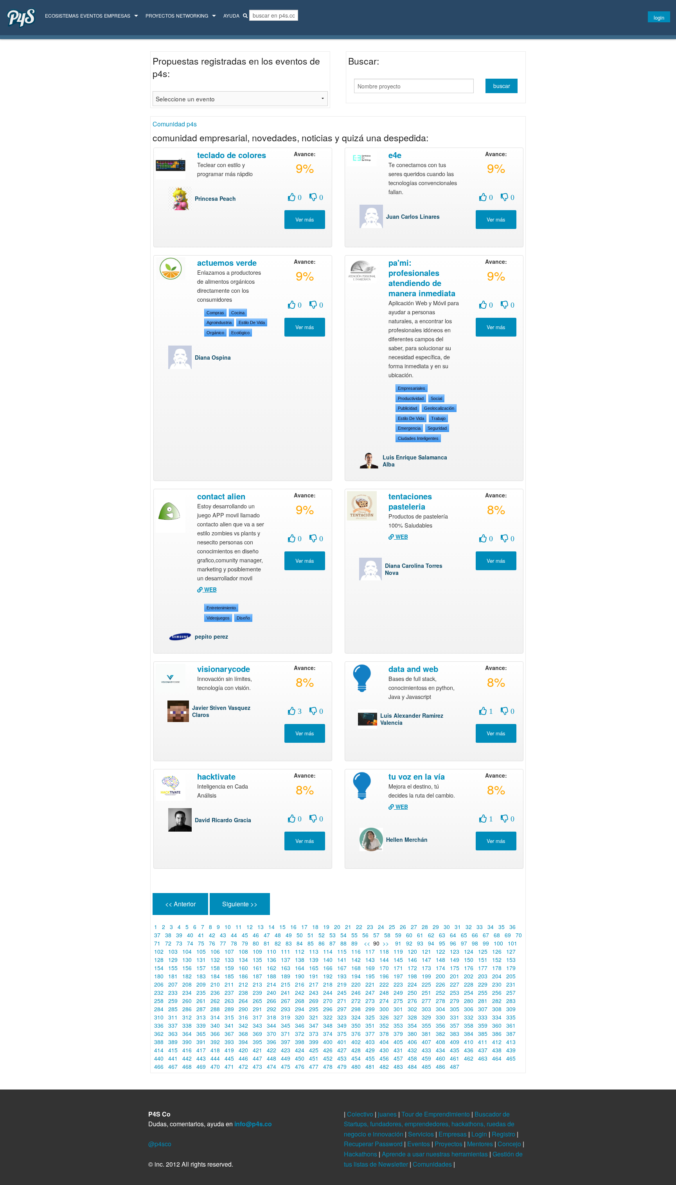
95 (442, 943)
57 (376, 935)
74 (190, 943)
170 (384, 968)
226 (440, 984)
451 (313, 1058)
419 (229, 1050)
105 (201, 951)
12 (249, 927)
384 (468, 1033)
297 (342, 1009)
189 (285, 976)
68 (497, 935)
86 (321, 943)
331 (454, 1017)
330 (440, 1017)
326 (384, 1017)
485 (426, 1066)
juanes (388, 1113)
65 (464, 935)
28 (425, 927)
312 (187, 1017)
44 (234, 935)
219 (342, 984)
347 (313, 1025)
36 (512, 927)
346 (299, 1025)
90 (376, 943)
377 (370, 1033)
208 (187, 984)
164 (299, 968)
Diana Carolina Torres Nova (413, 569)
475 (285, 1066)
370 (271, 1033)
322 (328, 1017)
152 (497, 959)
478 (328, 1066)
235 (201, 992)
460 (440, 1058)
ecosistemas (62, 15)
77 (223, 943)
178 (497, 968)
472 (243, 1066)
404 (384, 1042)
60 (409, 935)
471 (229, 1066)
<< (366, 943)
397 (285, 1042)
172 (412, 968)
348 (328, 1025)
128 (159, 959)
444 (215, 1058)
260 (187, 1001)
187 (257, 976)
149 (454, 959)
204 (497, 976)
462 (468, 1058)
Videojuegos (218, 618)
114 (328, 951)
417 (201, 1050)
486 (440, 1066)
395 (257, 1042)
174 (440, 968)
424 (299, 1050)
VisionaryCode (223, 668)
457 (398, 1058)
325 (370, 1017)
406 (412, 1042)
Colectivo (361, 1113)
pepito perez (211, 636)
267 (285, 1001)
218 (328, 984)
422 (271, 1050)
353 (398, 1025)
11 (238, 927)
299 (370, 1009)
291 (257, 1009)
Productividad (411, 398)
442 (187, 1058)
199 (426, 976)
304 (440, 1009)
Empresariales (411, 388)
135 (257, 959)
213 (257, 984)
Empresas (117, 15)
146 (412, 959)
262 (215, 1001)
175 (454, 968)
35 (501, 927)
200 (440, 976)
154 (159, 968)
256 (497, 992)
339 (201, 1025)
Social (436, 398)
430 (384, 1050)
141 (342, 959)
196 (384, 976)
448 (271, 1058)
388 (159, 1042)
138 (299, 959)
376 (356, 1033)
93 (420, 943)
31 (457, 927)
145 (398, 959)
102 (159, 951)
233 (173, 992)
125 (482, 951)
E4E (394, 154)
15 (282, 927)
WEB (210, 589)
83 (288, 943)
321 (313, 1017)
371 (285, 1033)
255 (482, 992)
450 (299, 1058)
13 (260, 927)
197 (398, 976)
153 (511, 959)
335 (511, 1017)
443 (201, 1058)
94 (431, 943)
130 (187, 959)
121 (426, 951)
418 (215, 1050)
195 (370, 976)
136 (271, 959)
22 (359, 927)
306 (468, 1009)
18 (315, 927)
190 (299, 976)
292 (271, 1009)
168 (356, 968)
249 (398, 992)
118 (384, 951)
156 (187, 968)
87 (332, 943)
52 (321, 935)
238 (243, 992)
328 (412, 1017)
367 (229, 1033)
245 (342, 992)
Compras (215, 312)
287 (201, 1009)
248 (384, 992)
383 (454, 1033)
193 (342, 976)
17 (304, 927)
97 (464, 943)
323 (342, 1017)
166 (328, 968)
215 (285, 984)
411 (482, 1042)
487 (454, 1066)
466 (159, 1066)
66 (475, 935)
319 (285, 1017)
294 (299, 1009)
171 (398, 968)
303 (426, 1009)
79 (245, 943)
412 (497, 1042)
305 (454, 1009)
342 (243, 1025)
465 (511, 1058)
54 (343, 935)
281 (482, 1001)
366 (215, 1033)
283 (511, 1001)
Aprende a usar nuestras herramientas (435, 1153)
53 (332, 935)
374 (328, 1033)
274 (384, 1001)
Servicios (421, 1133)
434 (440, 1050)
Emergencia (409, 428)
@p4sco (159, 1143)
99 (486, 943)
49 (288, 935)
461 (454, 1058)
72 (168, 943)
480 (356, 1066)
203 (482, 976)
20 (337, 927)
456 (384, 1058)
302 (412, 1009)
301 (398, 1009)
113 (313, 951)
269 (313, 1001)
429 (370, 1050)
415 (173, 1050)
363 (173, 1033)
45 (245, 935)
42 (212, 935)
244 (328, 992)
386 (497, 1033)
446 (243, 1058)
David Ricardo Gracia (223, 820)
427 (342, 1050)
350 (356, 1025)
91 (398, 943)
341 (229, 1025)
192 (328, 976)
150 (468, 959)
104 (187, 951)
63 (442, 935)
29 (435, 927)
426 (328, 1050)
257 (511, 992)
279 (454, 1001)
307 (482, 1009)
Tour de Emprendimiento (436, 1113)
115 (342, 951)
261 (201, 1001)
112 (299, 951)
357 (454, 1025)
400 (328, 1042)
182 (187, 976)
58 (387, 935)
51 (310, 935)
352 (384, 1025)
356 (440, 1025)
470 (215, 1066)
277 (426, 1001)
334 (497, 1017)
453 (342, 1058)
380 (412, 1033)
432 (412, 1050)
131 (201, 959)
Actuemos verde (227, 262)
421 (257, 1050)
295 (313, 1009)
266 (271, 1001)
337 (173, 1025)
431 (398, 1050)
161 (257, 968)
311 (173, 1017)
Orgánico (215, 332)
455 (370, 1058)
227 (454, 984)
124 (468, 951)
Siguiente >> (239, 903)
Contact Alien (221, 496)
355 (426, 1025)
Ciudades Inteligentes (418, 438)
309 (511, 1009)
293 (285, 1009)
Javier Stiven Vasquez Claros (221, 711)
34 (490, 927)
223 (398, 984)
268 (299, 1001)
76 (212, 943)
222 (384, 984)
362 (159, 1033)
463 (482, 1058)
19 (326, 927)
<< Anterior (180, 903)
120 (412, 951)
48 (277, 935)
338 (187, 1025)
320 (299, 1017)
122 (440, 951)
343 (257, 1025)
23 (370, 927)
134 (243, 959)
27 (414, 927)
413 (511, 1042)
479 (342, 1066)
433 (426, 1050)
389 (173, 1042)
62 (431, 935)
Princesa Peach (215, 198)
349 (342, 1025)
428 (356, 1050)
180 (159, 976)
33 (479, 927)
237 (229, 992)
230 (497, 984)
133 (229, 959)
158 (215, 968)
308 (497, 1009)
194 (356, 976)
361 (511, 1025)
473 (257, 1066)
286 (187, 1009)
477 (313, 1066)
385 (482, 1033)
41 (201, 935)
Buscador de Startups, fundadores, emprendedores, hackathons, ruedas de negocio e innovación (429, 1123)
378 (384, 1033)
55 (354, 935)
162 (271, 968)
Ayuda (231, 15)
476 (299, 1066)
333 (482, 1017)
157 (201, 968)
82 (277, 943)
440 (159, 1058)
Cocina (238, 312)
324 (356, 1017)
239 (257, 992)
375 (342, 1033)
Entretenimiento (221, 607)
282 (497, 1001)
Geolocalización (439, 408)
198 (412, 976)
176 (468, 968)
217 (313, 984)
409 (454, 1042)
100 (498, 943)
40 (190, 935)
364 (187, 1033)
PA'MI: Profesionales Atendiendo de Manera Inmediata (421, 278)
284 (159, 1009)
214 (271, 984)
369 (257, 1033)
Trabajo (438, 418)
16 (293, 927)
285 (173, 1009)
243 (313, 992)
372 (299, 1033)
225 (426, 984)
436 (468, 1050)
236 (215, 992)
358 (468, 1025)
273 (370, 1001)
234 (187, 992)
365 (201, 1033)
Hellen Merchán (407, 839)
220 (356, 984)
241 (285, 992)
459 (426, 1058)
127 (511, 951)
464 (497, 1058)
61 (420, 935)
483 (398, 1066)
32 (468, 927)
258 (159, 1001)
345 (285, 1025)
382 (440, 1033)
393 (229, 1042)
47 (266, 935)
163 (285, 968)
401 (342, 1042)
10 (227, 927)
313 (201, 1017)
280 (468, 1001)
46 (256, 935)
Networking (192, 15)
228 (468, 984)
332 (468, 1017)
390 (187, 1042)
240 (271, 992)
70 (518, 935)
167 (342, 968)
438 (497, 1050)
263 (229, 1001)
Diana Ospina (213, 357)
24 (381, 927)
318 (271, 1017)
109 (257, 951)
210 (215, 984)
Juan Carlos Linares (413, 216)
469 (201, 1066)
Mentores (480, 1143)
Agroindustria (219, 322)
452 (328, 1058)
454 (356, 1058)
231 (511, 984)
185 (229, 976)
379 (398, 1033)
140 (328, 959)
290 (243, 1009)
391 (201, 1042)
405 (398, 1042)
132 (215, 959)
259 (173, 1001)
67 (486, 935)
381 (426, 1033)
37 (157, 935)
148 (440, 959)
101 (512, 943)
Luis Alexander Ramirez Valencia (411, 718)
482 (384, 1066)
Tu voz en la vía (416, 776)
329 (426, 1017)
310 (159, 1017)
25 (392, 927)
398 (299, 1042)
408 (440, 1042)
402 (356, 1042)
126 (497, 951)
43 (223, 935)
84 (299, 943)
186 (243, 976)
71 (157, 943)
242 (299, 992)
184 (215, 976)
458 (412, 1058)
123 (454, 951)
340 (215, 1025)
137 (285, 959)
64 (453, 935)
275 (398, 1001)
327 (398, 1017)
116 (356, 951)
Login (480, 1133)
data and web (413, 668)
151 (482, 959)
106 (215, 951)
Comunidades (433, 1164)
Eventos (91, 15)
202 (468, 976)
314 (215, 1017)
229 (482, 984)
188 (271, 976)
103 (173, 951)
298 (356, 1009)
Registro (504, 1133)
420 (243, 1050)
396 (271, 1042)
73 (179, 943)
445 (229, 1058)
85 (310, 943)
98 (475, 943)
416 (187, 1050)
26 (403, 927)
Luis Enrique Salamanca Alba (415, 460)
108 (243, 951)
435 (454, 1050)
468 (187, 1066)
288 (215, 1009)
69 (507, 935)
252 (440, 992)
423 (285, 1050)
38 (168, 935)
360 (497, 1025)
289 (229, 1009)
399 (313, 1042)
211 (229, 984)
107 (229, 951)
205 (511, 976)
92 (409, 943)
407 (426, 1042)
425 (313, 1050)
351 (370, 1025)
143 (370, 959)
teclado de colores (231, 154)
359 (482, 1025)
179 (511, 968)
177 (482, 968)
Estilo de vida (252, 322)
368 (243, 1033)
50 (299, 935)
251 (426, 992)
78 (234, 943)
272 (356, 1001)
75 (201, 943)
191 (313, 976)
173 (426, 968)
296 (328, 1009)
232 (159, 992)
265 (257, 1001)
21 (348, 927)
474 (271, 1066)
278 (440, 1001)
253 (454, 992)
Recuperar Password (374, 1143)
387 (511, 1033)
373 (313, 1033)
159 (229, 968)
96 (453, 943)
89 (354, 943)
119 (398, 951)
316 (243, 1017)
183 (201, 976)
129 (173, 959)
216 (299, 984)
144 (384, 959)
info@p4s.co (253, 1123)
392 (215, 1042)
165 (313, 968)
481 (370, 1066)
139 (313, 959)
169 (370, 968)
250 (412, 992)
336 (159, 1025)
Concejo (510, 1143)
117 (370, 951)
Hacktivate (216, 776)
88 (343, 943)
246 (356, 992)
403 (370, 1042)
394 (243, 1042)
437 (482, 1050)
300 (384, 1009)
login (659, 17)
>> (387, 943)
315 (229, 1017)
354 (412, 1025)
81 (266, 943)
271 (342, 1001)
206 (159, 984)
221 (370, 984)
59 (398, 935)
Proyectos (160, 15)
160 (243, 968)
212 (243, 984)
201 (454, 976)
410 (468, 1042)
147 (426, 959)
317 (257, 1017)
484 (412, 1066)
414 (159, 1050)
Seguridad (437, 428)
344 (271, 1025)
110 (271, 951)
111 (285, 951)
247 (370, 992)
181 (173, 976)
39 (179, 935)
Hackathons (361, 1153)
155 (173, 968)
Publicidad (407, 408)
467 (173, 1066)
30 (446, 927)
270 (328, 1001)
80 (256, 943)
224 (412, 984)
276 (412, 1001)
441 (173, 1058)
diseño (243, 618)
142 (356, 959)
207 (173, 984)
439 (511, 1050)
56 (365, 935)
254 (468, 992)
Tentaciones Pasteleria (410, 501)
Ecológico (240, 332)
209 (201, 984)
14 (271, 927)
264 (243, 1001)
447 (257, 1058)
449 (285, 1058)
